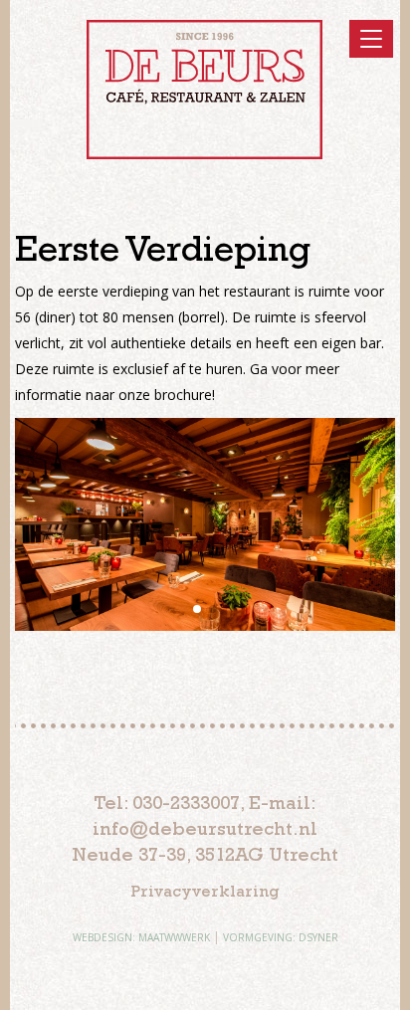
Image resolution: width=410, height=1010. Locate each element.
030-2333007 (186, 802)
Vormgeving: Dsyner (280, 937)
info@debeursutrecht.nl (205, 828)
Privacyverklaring (205, 891)
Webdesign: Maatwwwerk (141, 937)
